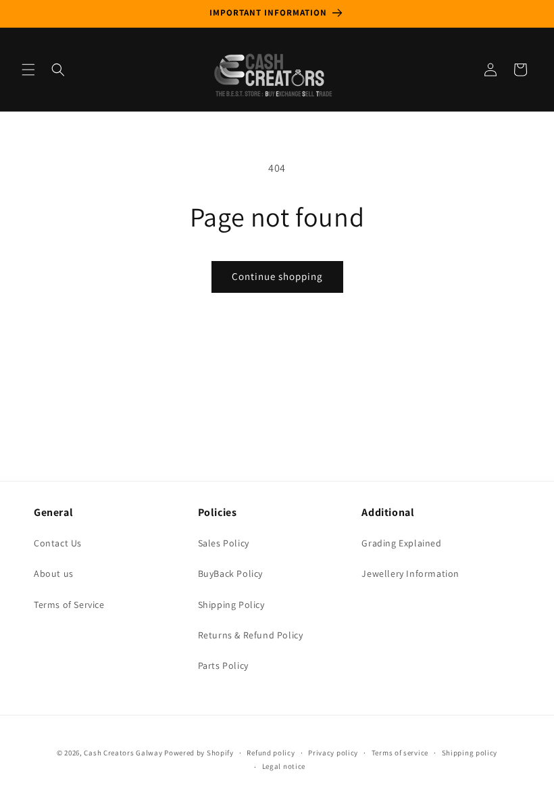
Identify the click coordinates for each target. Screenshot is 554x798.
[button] (28, 70)
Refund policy (271, 752)
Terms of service (400, 752)
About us (54, 573)
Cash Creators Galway (123, 752)
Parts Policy (223, 665)
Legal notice (283, 766)
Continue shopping (277, 276)
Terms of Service (69, 604)
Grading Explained (401, 543)
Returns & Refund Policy (250, 635)
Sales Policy (223, 543)
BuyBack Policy (230, 573)
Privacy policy (333, 752)
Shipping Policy (231, 604)
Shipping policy (470, 752)
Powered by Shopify (199, 752)
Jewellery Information (410, 573)
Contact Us (58, 543)
